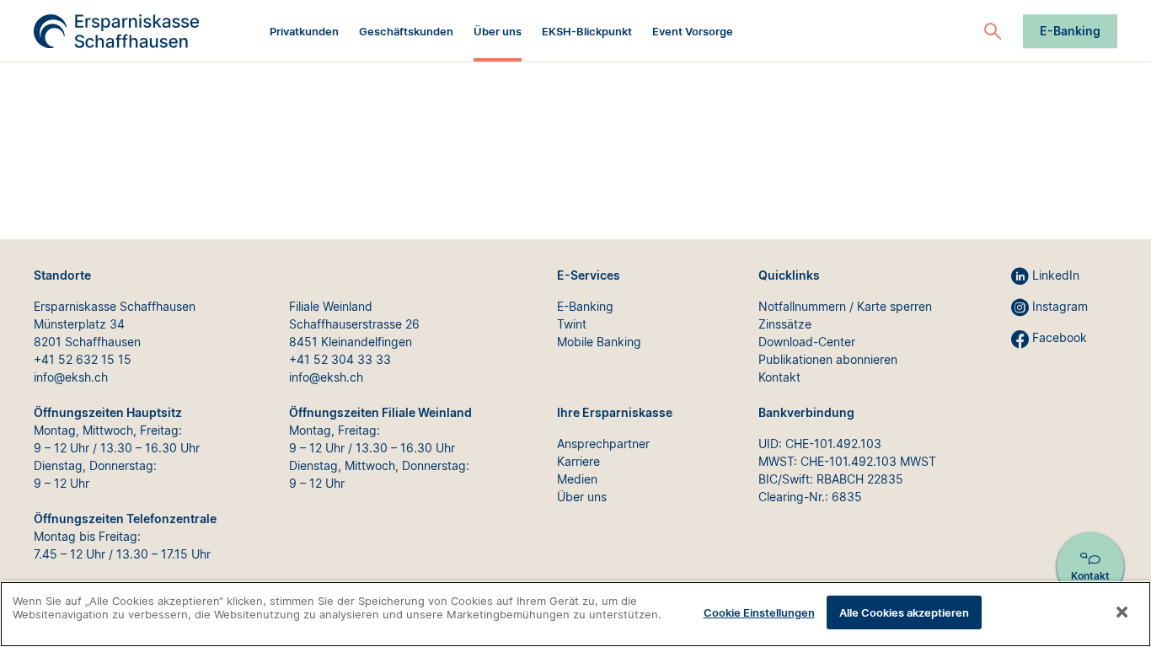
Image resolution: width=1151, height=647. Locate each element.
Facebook (1059, 337)
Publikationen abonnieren (827, 359)
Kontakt (779, 377)
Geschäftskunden (406, 31)
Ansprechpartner (603, 443)
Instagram (1060, 306)
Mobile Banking (599, 341)
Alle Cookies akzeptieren (904, 612)
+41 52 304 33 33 (340, 359)
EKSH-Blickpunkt (587, 31)
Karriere (578, 461)
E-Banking (1070, 31)
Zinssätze (784, 324)
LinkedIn (1055, 275)
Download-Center (806, 341)
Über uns (498, 31)
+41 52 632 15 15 (82, 359)
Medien (577, 479)
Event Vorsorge (692, 31)
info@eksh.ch (71, 377)
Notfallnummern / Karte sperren (845, 306)
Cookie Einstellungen (759, 612)
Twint (571, 324)
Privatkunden (304, 31)
